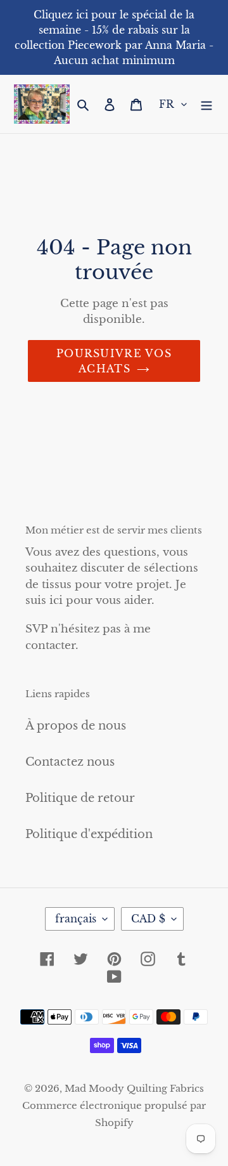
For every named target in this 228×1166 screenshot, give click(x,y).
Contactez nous (70, 762)
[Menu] (206, 104)
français (75, 918)
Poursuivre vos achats (114, 361)
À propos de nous (75, 726)
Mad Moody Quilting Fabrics (134, 1088)
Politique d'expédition (89, 834)
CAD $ (148, 918)
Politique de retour (80, 798)
